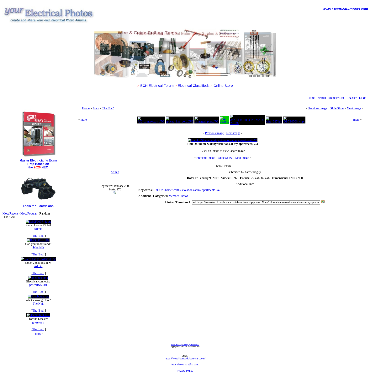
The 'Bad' (38, 235)
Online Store (223, 86)
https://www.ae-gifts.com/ (185, 364)
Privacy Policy (185, 370)
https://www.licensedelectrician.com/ (185, 358)
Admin (38, 228)
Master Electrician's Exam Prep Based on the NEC (38, 164)
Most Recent (10, 213)
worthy (176, 190)
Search (322, 97)
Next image (354, 108)
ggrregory (38, 322)
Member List (336, 97)
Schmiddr (38, 247)
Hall (156, 190)
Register (351, 97)
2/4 (217, 190)
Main (96, 108)
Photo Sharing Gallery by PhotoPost (185, 344)
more (38, 333)
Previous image (317, 108)
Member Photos (178, 196)
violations (188, 190)
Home (311, 97)
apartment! (208, 190)
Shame (167, 190)
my (199, 190)
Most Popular (28, 213)
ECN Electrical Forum (157, 86)
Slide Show (337, 108)
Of (161, 190)
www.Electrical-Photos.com (345, 9)
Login (362, 97)
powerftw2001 (38, 284)
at (195, 190)
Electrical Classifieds (193, 86)
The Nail (38, 303)
